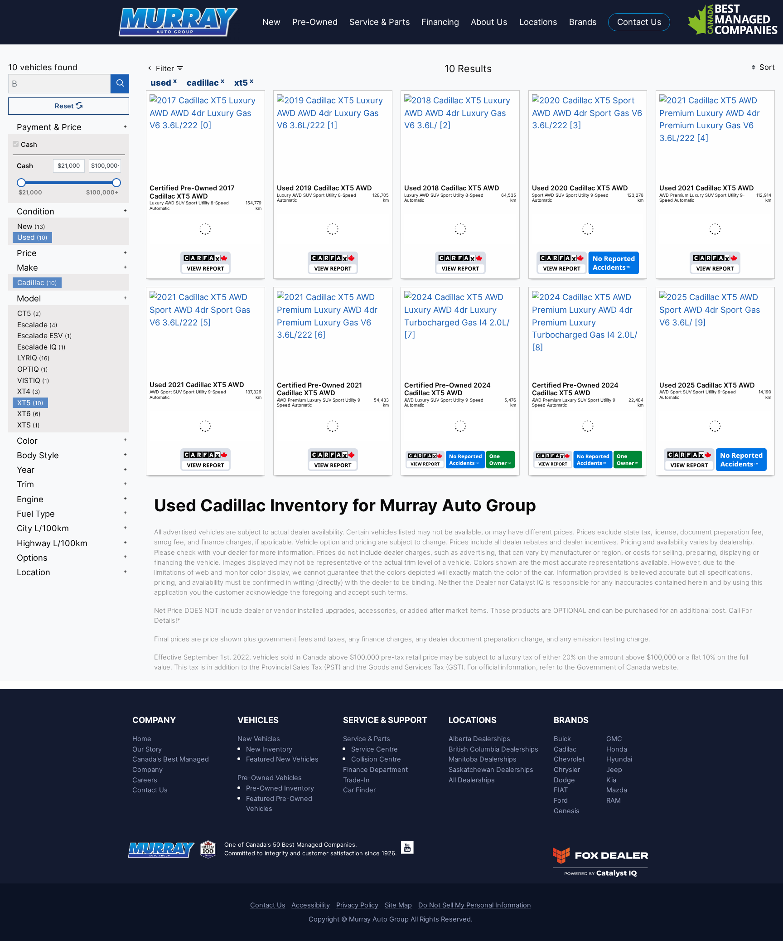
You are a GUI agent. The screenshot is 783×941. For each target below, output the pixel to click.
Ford (561, 800)
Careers (144, 780)
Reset (65, 106)
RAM (613, 800)
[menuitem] (71, 226)
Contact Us (150, 790)
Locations (473, 719)
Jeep (614, 770)
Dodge (564, 780)
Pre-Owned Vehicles (269, 778)
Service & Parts (366, 739)
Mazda (616, 790)
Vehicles (258, 719)
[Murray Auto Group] (179, 21)
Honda (616, 749)
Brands (571, 719)
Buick (562, 739)
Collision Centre (376, 759)
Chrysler (567, 770)
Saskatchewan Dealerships (491, 770)
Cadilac (565, 749)
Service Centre (374, 749)
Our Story (147, 749)
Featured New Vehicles (282, 759)
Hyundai (619, 759)
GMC (614, 739)
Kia (611, 780)
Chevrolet (569, 759)
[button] (271, 22)
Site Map (398, 905)
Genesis (567, 811)
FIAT (561, 790)
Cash (29, 145)
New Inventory (269, 749)
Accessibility (310, 905)
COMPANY (154, 719)
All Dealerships (472, 780)
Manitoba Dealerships (483, 759)
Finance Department (375, 770)
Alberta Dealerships (479, 739)
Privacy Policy (357, 905)
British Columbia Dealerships (493, 749)
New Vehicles (258, 739)
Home (141, 739)
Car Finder (359, 790)
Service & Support (385, 719)
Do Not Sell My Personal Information (474, 905)
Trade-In (356, 780)
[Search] (120, 83)
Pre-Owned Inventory (280, 788)
